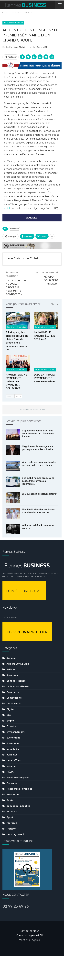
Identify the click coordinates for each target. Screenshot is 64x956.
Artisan (11, 669)
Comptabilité (14, 697)
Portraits (12, 783)
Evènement (13, 737)
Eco (9, 714)
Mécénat (12, 766)
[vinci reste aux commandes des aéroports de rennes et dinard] (13, 466)
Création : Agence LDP (29, 935)
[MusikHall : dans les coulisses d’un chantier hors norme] (13, 513)
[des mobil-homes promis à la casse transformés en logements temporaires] (13, 482)
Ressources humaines (19, 788)
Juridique (12, 754)
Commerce (13, 692)
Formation (13, 743)
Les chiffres (14, 760)
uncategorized (15, 834)
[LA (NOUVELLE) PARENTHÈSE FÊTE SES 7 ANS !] (46, 320)
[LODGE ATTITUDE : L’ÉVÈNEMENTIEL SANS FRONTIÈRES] (46, 363)
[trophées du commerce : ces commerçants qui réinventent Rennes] (13, 434)
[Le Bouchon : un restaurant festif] (13, 497)
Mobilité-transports (18, 777)
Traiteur (11, 828)
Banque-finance (16, 680)
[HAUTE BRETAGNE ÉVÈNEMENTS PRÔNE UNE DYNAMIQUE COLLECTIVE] (18, 363)
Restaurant (13, 794)
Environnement (15, 731)
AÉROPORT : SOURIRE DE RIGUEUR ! (51, 280)
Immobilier (13, 749)
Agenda (11, 658)
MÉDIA (10, 771)
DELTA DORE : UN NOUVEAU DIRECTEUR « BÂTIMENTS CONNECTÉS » (16, 287)
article (7, 208)
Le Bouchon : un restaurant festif (39, 494)
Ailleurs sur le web (18, 663)
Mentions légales (29, 940)
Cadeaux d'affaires (18, 686)
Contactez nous (29, 930)
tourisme (12, 823)
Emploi (10, 720)
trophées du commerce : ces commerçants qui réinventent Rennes (38, 433)
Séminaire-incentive (13, 22)
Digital (10, 709)
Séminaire (14, 229)
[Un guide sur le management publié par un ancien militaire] (13, 450)
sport (10, 817)
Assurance (13, 675)
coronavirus (14, 703)
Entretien (12, 726)
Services (12, 811)
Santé (10, 800)
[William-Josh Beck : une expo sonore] (13, 529)
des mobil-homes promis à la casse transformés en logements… (38, 481)
